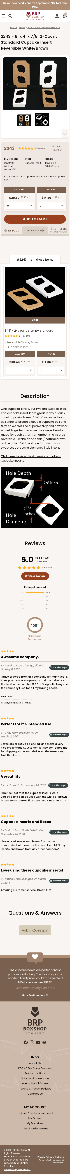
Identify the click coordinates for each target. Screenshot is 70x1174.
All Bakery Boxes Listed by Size (43, 27)
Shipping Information (35, 1078)
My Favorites (35, 1123)
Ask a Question (57, 148)
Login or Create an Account (35, 1113)
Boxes (22, 27)
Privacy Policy (45, 1157)
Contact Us (35, 1093)
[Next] (62, 84)
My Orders (35, 1118)
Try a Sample (34, 230)
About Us (35, 1063)
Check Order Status (35, 1128)
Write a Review (35, 576)
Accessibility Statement (17, 1169)
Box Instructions (35, 1073)
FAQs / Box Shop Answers (35, 1068)
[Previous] (7, 84)
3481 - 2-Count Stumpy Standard (29, 331)
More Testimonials (33, 995)
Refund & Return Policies (35, 1088)
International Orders (35, 1083)
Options (59, 1157)
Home (13, 27)
